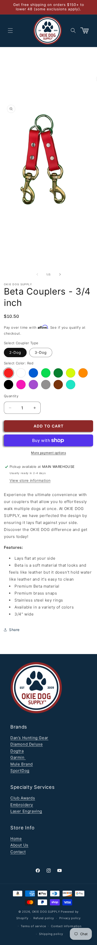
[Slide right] (60, 274)
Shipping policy (51, 934)
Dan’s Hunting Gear (29, 737)
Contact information (66, 926)
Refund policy (43, 918)
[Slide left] (37, 274)
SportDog (19, 770)
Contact (18, 851)
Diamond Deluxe (26, 744)
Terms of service (33, 926)
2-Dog (15, 352)
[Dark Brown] (58, 384)
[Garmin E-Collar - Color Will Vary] (21, 373)
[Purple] (33, 384)
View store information (30, 480)
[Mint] (70, 384)
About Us (19, 845)
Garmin (18, 757)
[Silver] (45, 384)
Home (16, 838)
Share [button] (14, 629)
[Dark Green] (58, 373)
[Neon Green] (45, 373)
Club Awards (22, 798)
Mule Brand (21, 764)
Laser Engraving (26, 811)
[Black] (8, 384)
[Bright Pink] (21, 384)
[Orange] (83, 373)
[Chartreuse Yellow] (70, 373)
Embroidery (21, 804)
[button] (10, 30)
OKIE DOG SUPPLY (46, 911)
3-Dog (41, 352)
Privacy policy (70, 918)
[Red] (8, 373)
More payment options (48, 453)
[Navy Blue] (33, 373)
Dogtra (17, 750)
